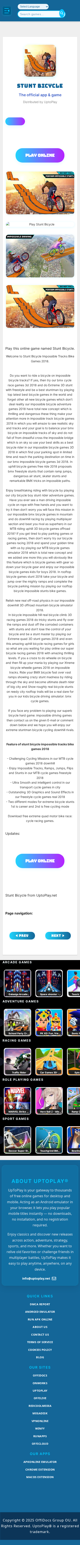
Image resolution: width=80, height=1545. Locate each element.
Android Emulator (40, 1312)
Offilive (40, 1398)
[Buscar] (61, 13)
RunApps (40, 1436)
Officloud (40, 1444)
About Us (40, 1327)
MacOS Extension (40, 1477)
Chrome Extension (40, 1469)
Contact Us (40, 1334)
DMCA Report (40, 1304)
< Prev (22, 936)
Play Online (40, 155)
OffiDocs (40, 1375)
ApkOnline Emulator (40, 1462)
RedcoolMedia (40, 1406)
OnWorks (40, 1383)
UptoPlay (40, 1391)
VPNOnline (40, 1421)
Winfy (40, 1428)
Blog (40, 1357)
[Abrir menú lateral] (7, 10)
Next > (57, 936)
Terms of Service (40, 1342)
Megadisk (40, 1413)
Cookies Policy (40, 1350)
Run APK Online (40, 1319)
